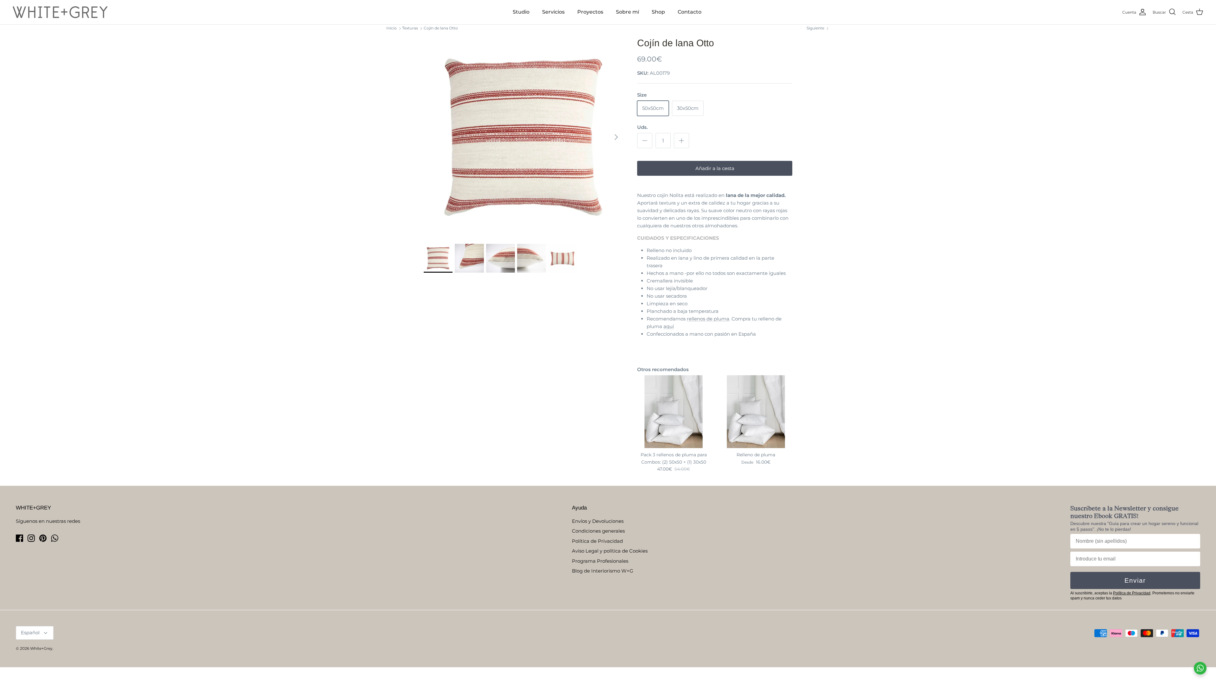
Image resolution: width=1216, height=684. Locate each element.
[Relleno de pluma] (755, 411)
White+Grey (41, 648)
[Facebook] (19, 538)
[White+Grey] (60, 12)
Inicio (391, 28)
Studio (521, 12)
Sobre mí (627, 12)
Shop (658, 12)
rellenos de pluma (708, 319)
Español (30, 633)
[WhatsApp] (54, 538)
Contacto (689, 12)
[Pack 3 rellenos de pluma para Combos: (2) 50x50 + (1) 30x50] (673, 411)
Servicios (553, 12)
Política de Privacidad (597, 541)
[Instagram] (31, 538)
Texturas (410, 28)
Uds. (642, 127)
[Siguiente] (616, 137)
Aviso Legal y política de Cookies (610, 551)
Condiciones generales (598, 531)
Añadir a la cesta (714, 168)
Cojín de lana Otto (441, 28)
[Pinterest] (43, 538)
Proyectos (590, 12)
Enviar (1135, 580)
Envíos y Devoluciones (598, 521)
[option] (523, 137)
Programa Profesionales (600, 561)
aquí (668, 326)
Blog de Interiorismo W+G (602, 571)
